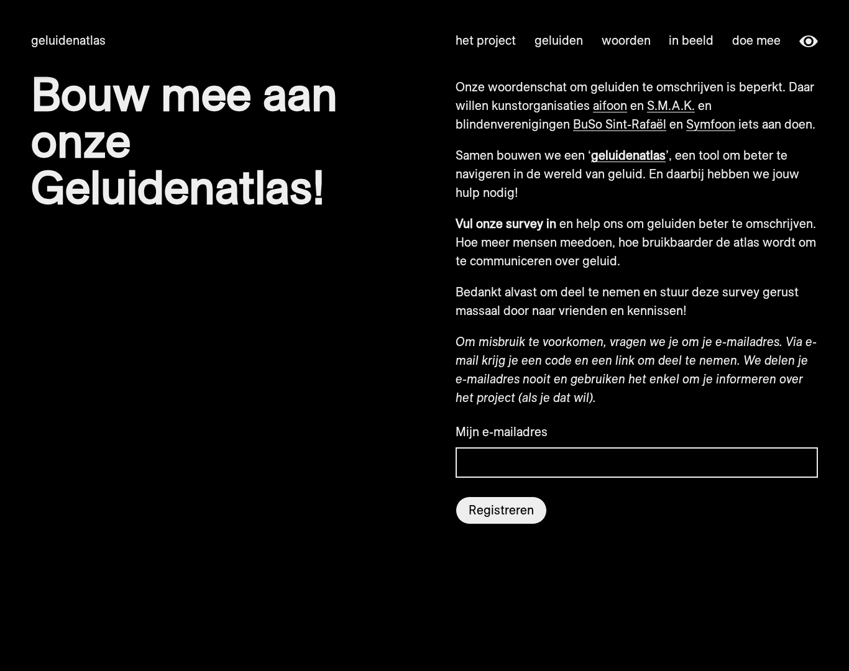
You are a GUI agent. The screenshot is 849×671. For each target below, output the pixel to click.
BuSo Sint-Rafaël (619, 124)
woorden (626, 40)
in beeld (691, 40)
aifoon (610, 105)
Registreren (501, 510)
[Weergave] (808, 40)
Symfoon (710, 124)
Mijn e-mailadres (502, 431)
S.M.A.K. (671, 105)
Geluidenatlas (68, 40)
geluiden (559, 40)
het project (486, 40)
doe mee (756, 40)
